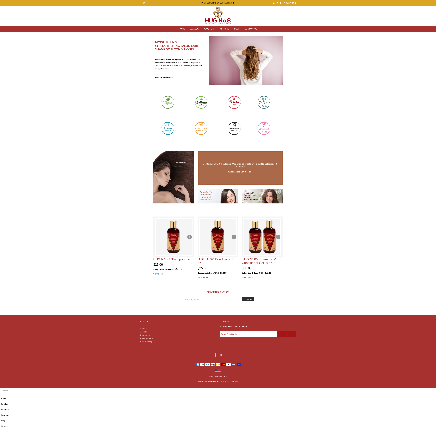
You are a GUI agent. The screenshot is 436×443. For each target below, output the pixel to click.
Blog (237, 28)
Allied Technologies (230, 381)
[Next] (189, 237)
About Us (209, 28)
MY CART (289, 3)
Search (143, 328)
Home (182, 28)
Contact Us (251, 28)
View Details (158, 273)
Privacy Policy (146, 338)
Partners (224, 28)
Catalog (194, 28)
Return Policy (146, 341)
